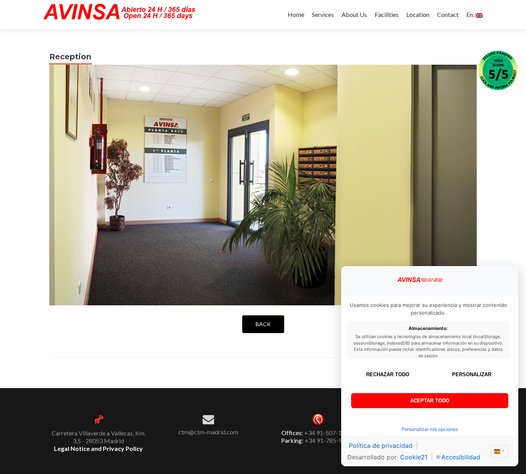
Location (417, 14)
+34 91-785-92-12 (330, 440)
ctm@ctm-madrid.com (208, 431)
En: (471, 14)
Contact (448, 14)
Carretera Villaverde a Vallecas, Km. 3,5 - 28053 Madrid (99, 436)
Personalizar (471, 374)
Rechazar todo (387, 374)
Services (323, 14)
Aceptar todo (429, 401)
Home (296, 14)
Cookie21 (413, 457)
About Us (354, 14)
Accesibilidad (460, 457)
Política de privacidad (380, 445)
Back (263, 324)
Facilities (387, 14)
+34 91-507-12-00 (329, 432)
